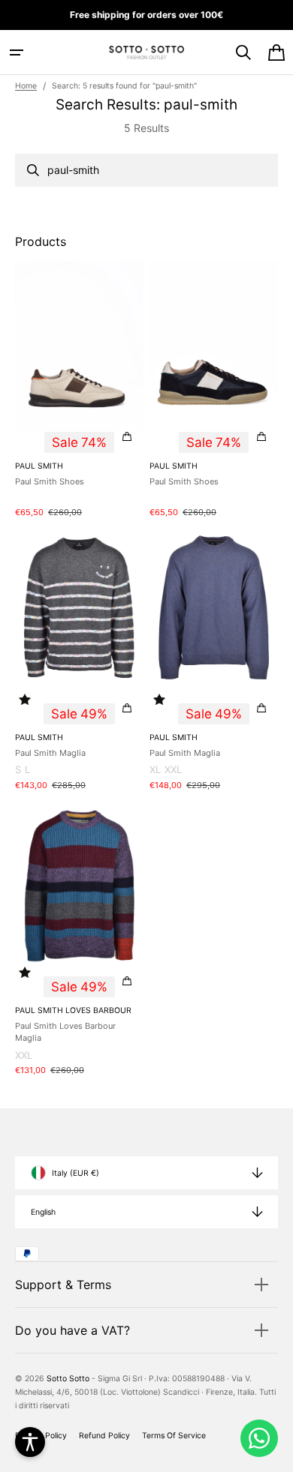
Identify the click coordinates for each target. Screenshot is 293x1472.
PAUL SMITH (39, 466)
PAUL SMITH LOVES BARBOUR (73, 1010)
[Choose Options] (126, 436)
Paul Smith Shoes (49, 481)
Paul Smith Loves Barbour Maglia (65, 1032)
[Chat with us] (259, 1438)
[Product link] (79, 390)
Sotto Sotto (68, 1379)
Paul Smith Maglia (50, 753)
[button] (16, 52)
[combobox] (146, 170)
